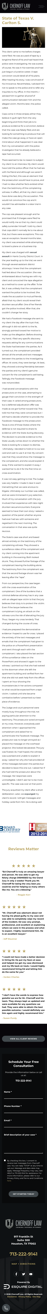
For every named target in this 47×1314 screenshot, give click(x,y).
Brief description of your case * (20, 1135)
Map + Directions (23, 1264)
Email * (8, 1120)
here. (9, 1181)
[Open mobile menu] (41, 6)
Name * (8, 1092)
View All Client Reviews (23, 1039)
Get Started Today (23, 1194)
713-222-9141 (23, 1080)
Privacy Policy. (24, 1297)
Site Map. (36, 1297)
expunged (29, 794)
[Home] (16, 6)
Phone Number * (13, 1106)
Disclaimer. (12, 1297)
